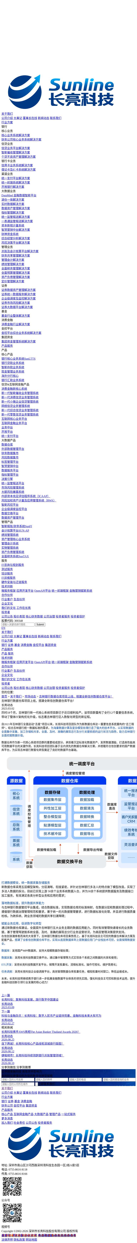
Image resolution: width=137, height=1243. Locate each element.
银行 (4, 644)
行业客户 (7, 599)
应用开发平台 (25, 590)
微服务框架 (8, 590)
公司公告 (7, 616)
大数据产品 (41, 1114)
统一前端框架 (60, 590)
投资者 (5, 612)
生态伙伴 (19, 599)
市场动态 (30, 696)
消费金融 (26, 644)
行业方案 (7, 122)
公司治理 (49, 616)
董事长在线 (30, 118)
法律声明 (7, 1239)
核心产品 (7, 1114)
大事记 (18, 118)
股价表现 (19, 616)
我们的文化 (8, 607)
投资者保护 (78, 616)
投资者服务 (63, 616)
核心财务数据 (34, 616)
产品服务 (7, 345)
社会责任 (19, 1122)
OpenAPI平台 (42, 590)
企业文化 (7, 603)
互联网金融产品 (24, 1114)
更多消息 (7, 1118)
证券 (11, 644)
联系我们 (55, 118)
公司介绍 (7, 118)
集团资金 (50, 644)
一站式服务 (68, 1114)
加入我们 (7, 1122)
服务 (11, 653)
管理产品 (55, 1114)
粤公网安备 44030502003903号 (57, 1235)
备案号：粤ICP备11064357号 (19, 1235)
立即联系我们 (46, 1083)
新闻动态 (43, 118)
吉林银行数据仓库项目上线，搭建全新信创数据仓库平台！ (76, 696)
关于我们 (7, 113)
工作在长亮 (23, 607)
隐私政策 (19, 1239)
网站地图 (31, 1239)
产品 (4, 653)
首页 (4, 696)
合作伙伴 (7, 595)
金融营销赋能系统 (80, 590)
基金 (17, 644)
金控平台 (38, 644)
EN (3, 627)
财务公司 (7, 1105)
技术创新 (7, 586)
